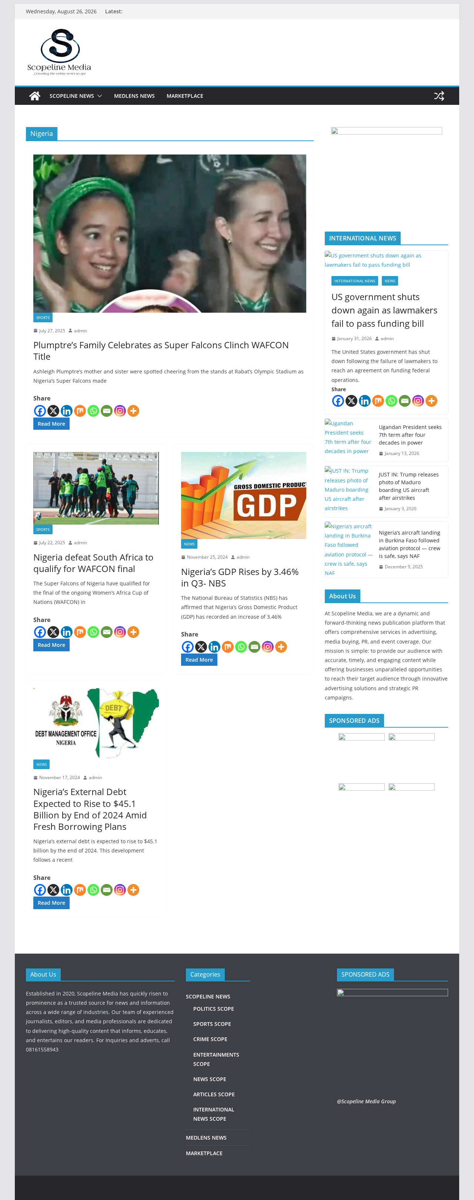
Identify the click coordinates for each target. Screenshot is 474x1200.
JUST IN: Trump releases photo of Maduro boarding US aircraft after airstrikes (409, 486)
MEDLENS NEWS (134, 95)
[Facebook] (40, 411)
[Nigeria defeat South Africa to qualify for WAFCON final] (96, 488)
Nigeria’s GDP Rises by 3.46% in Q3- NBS (240, 577)
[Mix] (80, 411)
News (189, 543)
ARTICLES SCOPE (214, 1094)
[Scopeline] (35, 96)
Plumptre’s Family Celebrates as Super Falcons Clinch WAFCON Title (161, 350)
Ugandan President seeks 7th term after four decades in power (410, 434)
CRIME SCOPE (210, 1039)
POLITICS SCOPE (213, 1008)
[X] (53, 411)
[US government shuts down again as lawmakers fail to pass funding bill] (386, 260)
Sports (43, 317)
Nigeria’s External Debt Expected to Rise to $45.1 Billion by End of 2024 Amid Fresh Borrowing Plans (90, 808)
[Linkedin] (67, 411)
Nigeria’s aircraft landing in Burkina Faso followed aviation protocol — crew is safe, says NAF (409, 544)
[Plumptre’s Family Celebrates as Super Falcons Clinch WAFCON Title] (169, 233)
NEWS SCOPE (209, 1079)
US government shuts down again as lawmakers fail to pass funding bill (384, 309)
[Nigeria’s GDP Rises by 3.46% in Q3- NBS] (244, 495)
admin (80, 331)
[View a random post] (439, 96)
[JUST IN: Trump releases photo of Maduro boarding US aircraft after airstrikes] (349, 491)
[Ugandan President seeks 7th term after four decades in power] (349, 440)
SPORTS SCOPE (212, 1023)
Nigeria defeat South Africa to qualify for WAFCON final (93, 563)
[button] (98, 96)
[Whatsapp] (93, 411)
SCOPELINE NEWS (72, 95)
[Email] (107, 411)
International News (354, 280)
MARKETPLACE (185, 95)
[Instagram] (120, 411)
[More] (133, 411)
